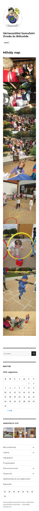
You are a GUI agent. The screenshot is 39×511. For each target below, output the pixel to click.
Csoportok (7, 474)
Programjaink (9, 463)
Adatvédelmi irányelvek (11, 505)
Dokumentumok (10, 468)
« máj (9, 410)
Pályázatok (8, 458)
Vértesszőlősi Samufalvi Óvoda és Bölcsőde (19, 35)
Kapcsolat (7, 484)
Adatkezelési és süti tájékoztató (16, 479)
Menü (6, 43)
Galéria (6, 453)
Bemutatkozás (9, 447)
